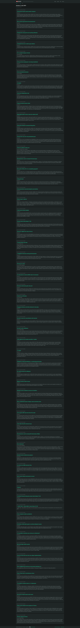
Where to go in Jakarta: (22, 199)
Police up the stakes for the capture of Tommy (26, 605)
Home (55, 1)
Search (58, 1)
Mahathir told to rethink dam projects (25, 455)
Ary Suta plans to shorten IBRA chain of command (27, 274)
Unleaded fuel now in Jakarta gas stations (26, 43)
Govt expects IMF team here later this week (26, 412)
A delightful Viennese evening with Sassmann (27, 253)
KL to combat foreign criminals (23, 52)
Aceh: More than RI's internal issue (24, 423)
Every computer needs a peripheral (24, 514)
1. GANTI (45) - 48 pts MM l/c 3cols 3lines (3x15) (27, 506)
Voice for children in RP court (23, 147)
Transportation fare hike (22, 242)
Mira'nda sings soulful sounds (23, 544)
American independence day (23, 93)
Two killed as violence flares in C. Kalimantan (26, 583)
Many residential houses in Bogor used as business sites (29, 401)
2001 (16, 3)
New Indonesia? (20, 444)
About (63, 1)
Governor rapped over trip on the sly (24, 231)
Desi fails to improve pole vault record (25, 594)
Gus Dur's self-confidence (22, 328)
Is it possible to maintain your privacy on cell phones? (28, 533)
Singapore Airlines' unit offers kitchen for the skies (28, 307)
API (60, 1)
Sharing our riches (21, 263)
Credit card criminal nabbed (23, 210)
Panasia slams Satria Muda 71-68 (24, 221)
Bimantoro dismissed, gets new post (24, 285)
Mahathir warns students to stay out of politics (27, 390)
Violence (19, 487)
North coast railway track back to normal (25, 476)
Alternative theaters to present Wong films (26, 125)
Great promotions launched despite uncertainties (27, 189)
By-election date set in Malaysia (24, 371)
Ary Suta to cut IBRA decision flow (24, 465)
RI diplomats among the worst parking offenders (27, 32)
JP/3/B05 (19, 83)
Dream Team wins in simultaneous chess (25, 573)
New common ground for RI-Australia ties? (26, 21)
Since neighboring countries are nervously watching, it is (29, 566)
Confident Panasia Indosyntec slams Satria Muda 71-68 (29, 496)
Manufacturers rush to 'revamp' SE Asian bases (27, 158)
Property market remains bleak (23, 103)
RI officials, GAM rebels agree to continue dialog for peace (29, 524)
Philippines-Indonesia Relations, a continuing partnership (29, 361)
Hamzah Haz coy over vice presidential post (26, 136)
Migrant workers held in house (23, 381)
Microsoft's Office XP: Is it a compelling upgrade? (27, 168)
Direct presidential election (22, 72)
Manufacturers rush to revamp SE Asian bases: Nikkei (28, 433)
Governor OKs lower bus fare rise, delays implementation (29, 555)
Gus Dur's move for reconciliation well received (27, 318)
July (20, 3)
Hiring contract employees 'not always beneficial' (27, 61)
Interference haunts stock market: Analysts (26, 11)
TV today (19, 350)
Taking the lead (20, 178)
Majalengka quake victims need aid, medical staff (27, 114)
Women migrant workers (22, 616)
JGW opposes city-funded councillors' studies (27, 339)
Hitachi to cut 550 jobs (22, 296)
